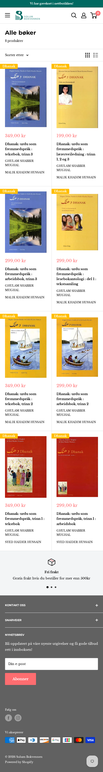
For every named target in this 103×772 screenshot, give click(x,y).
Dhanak (8, 66)
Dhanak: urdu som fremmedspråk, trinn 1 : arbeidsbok (76, 519)
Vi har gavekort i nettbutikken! (51, 3)
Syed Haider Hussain (23, 542)
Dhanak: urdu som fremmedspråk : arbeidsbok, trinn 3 (21, 274)
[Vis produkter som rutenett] (87, 55)
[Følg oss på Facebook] (8, 717)
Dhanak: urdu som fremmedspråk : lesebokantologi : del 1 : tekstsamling (76, 276)
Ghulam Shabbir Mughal (19, 163)
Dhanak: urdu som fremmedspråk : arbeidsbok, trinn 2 (72, 399)
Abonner (20, 679)
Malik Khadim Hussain (24, 172)
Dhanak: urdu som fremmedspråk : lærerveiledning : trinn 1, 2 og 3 (75, 151)
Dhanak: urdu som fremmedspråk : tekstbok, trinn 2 (20, 399)
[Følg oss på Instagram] (18, 717)
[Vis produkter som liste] (96, 55)
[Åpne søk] (74, 15)
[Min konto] (83, 15)
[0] (94, 15)
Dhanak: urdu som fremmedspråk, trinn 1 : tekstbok (24, 519)
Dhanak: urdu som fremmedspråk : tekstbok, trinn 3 (20, 149)
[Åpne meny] (7, 15)
